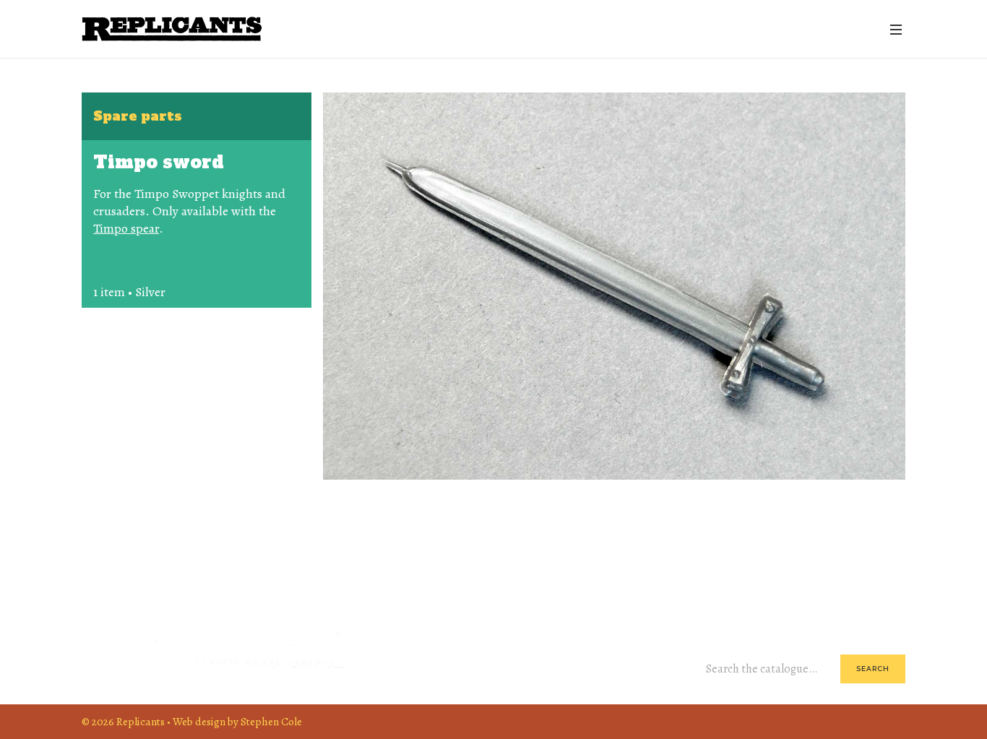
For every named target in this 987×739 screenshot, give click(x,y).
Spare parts (137, 116)
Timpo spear (126, 228)
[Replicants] (172, 29)
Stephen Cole (271, 721)
